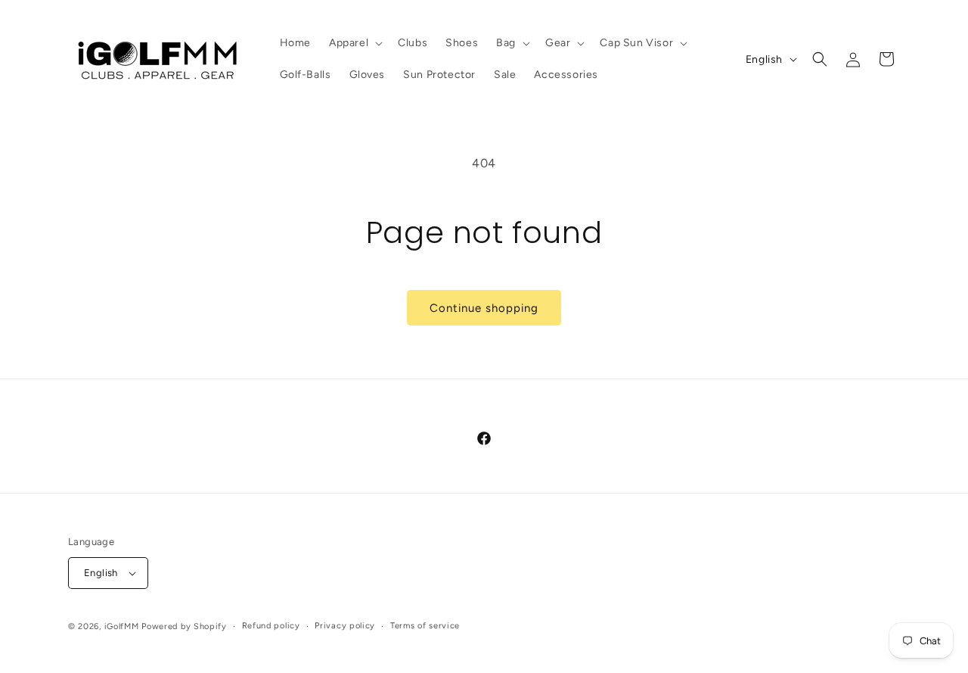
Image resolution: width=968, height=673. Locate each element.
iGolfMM (121, 626)
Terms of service (425, 626)
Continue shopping (484, 308)
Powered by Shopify (184, 626)
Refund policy (271, 626)
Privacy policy (345, 626)
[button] (354, 43)
